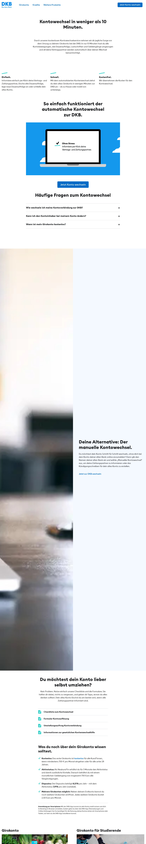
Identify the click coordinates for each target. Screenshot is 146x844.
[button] (73, 208)
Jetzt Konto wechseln (130, 4)
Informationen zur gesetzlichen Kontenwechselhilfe (69, 732)
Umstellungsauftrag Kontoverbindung (62, 725)
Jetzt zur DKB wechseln (90, 474)
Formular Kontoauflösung (56, 718)
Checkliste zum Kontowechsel (58, 712)
